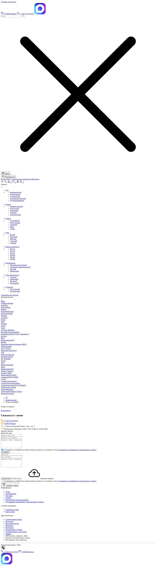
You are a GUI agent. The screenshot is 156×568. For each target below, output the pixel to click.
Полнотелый (15, 291)
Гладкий (13, 277)
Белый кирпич (11, 400)
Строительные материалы (21, 179)
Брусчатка (9, 521)
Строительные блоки (13, 519)
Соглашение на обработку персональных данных (77, 450)
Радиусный (14, 208)
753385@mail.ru (10, 423)
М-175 (12, 253)
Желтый (13, 239)
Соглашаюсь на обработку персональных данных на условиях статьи (49, 450)
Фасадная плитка (12, 523)
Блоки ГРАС (6, 179)
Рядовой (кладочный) (18, 265)
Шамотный (14, 271)
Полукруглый (15, 215)
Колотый (13, 281)
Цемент (8, 534)
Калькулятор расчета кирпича (17, 500)
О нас (7, 492)
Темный (13, 243)
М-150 (12, 251)
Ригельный (14, 283)
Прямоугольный (16, 206)
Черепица (9, 526)
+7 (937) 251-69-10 (11, 421)
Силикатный (15, 196)
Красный (13, 237)
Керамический (15, 192)
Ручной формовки (17, 201)
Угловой (13, 213)
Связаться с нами (12, 510)
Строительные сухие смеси (16, 532)
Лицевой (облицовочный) (20, 267)
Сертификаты (10, 494)
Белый (12, 235)
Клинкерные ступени (13, 530)
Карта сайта (10, 512)
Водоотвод (9, 528)
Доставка (9, 496)
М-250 (12, 257)
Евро (12, 227)
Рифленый (14, 279)
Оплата (8, 498)
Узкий (12, 229)
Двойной (13, 225)
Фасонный (14, 211)
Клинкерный (15, 194)
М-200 (12, 255)
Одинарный (14, 221)
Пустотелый (15, 289)
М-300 (12, 259)
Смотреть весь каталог (10, 295)
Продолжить (6, 410)
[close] (2, 299)
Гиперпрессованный (18, 198)
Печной (13, 269)
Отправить (5, 452)
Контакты (35, 179)
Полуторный (15, 223)
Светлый (13, 241)
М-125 (12, 249)
